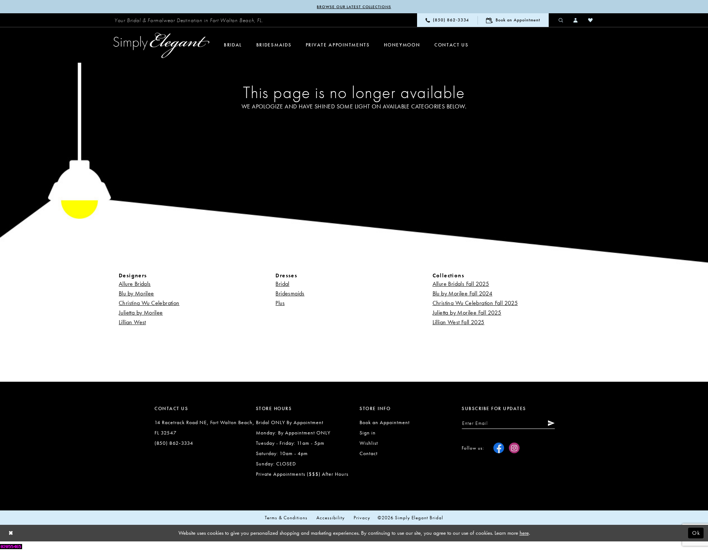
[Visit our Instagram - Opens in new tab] (514, 448)
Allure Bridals (135, 284)
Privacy (362, 517)
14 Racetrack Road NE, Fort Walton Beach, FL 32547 (204, 427)
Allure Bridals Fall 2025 (461, 284)
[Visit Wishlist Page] (590, 20)
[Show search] (561, 20)
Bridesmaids (289, 293)
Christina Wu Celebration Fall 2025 (475, 303)
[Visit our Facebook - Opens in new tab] (498, 448)
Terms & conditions (286, 517)
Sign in (368, 432)
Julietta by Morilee (141, 312)
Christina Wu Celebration (149, 303)
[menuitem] (189, 20)
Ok (696, 533)
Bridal (282, 284)
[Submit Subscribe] (550, 423)
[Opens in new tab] (11, 546)
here (524, 533)
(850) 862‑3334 (174, 443)
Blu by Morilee (136, 293)
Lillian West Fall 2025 (459, 322)
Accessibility (330, 517)
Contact (369, 453)
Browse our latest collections (354, 6)
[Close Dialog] (11, 533)
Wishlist (369, 443)
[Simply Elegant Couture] (161, 45)
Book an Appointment (385, 422)
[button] (576, 20)
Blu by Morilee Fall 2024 (463, 293)
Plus (280, 303)
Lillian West (132, 322)
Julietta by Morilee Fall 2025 (467, 312)
